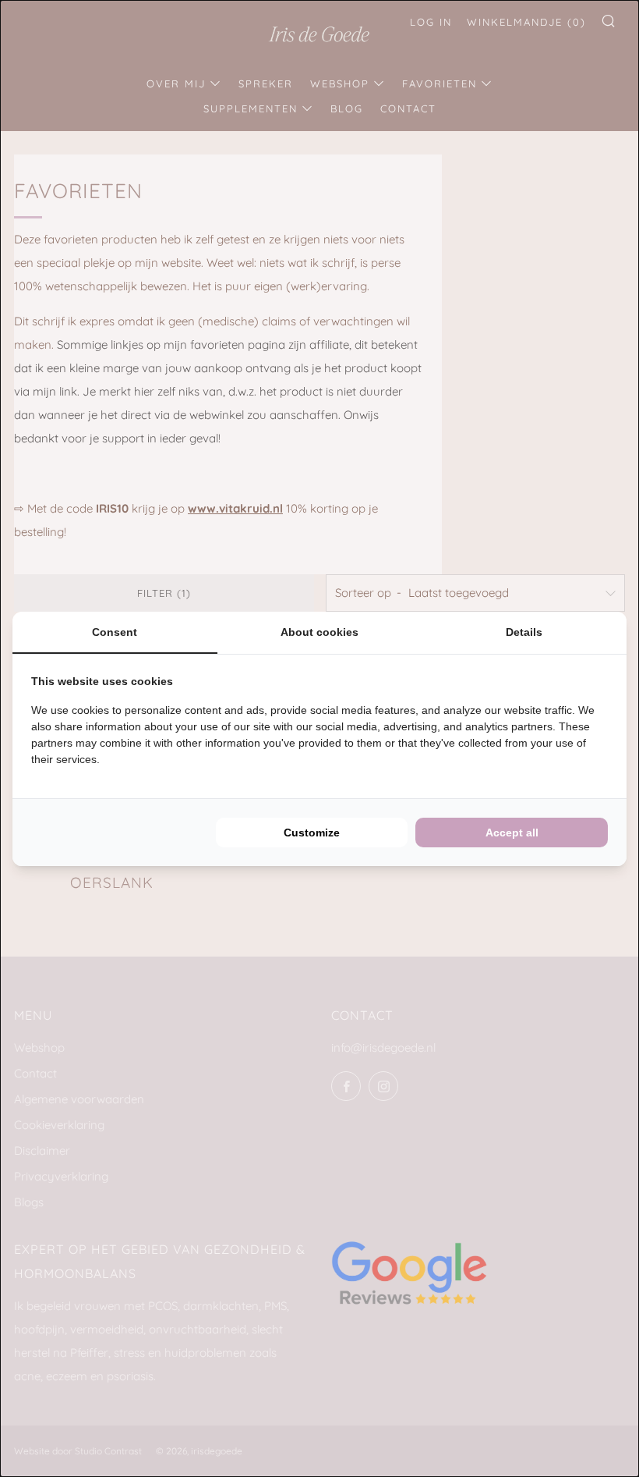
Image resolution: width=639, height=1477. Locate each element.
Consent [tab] (114, 632)
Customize (312, 832)
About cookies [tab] (319, 632)
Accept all (511, 832)
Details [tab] (524, 632)
